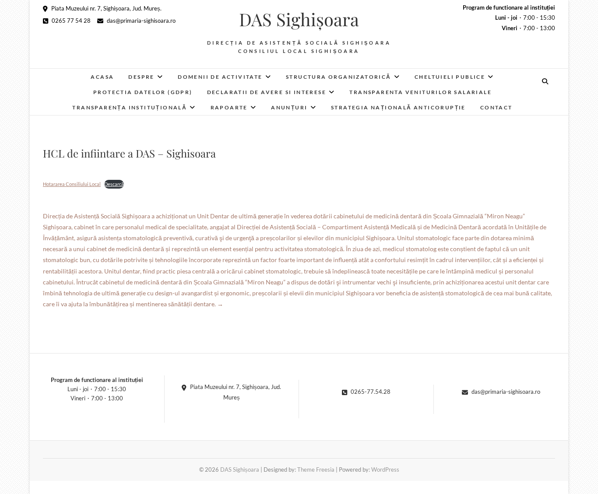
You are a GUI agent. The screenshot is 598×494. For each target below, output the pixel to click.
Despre (141, 77)
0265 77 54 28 (70, 20)
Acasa (102, 77)
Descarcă (114, 184)
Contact (496, 107)
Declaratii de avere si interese (266, 92)
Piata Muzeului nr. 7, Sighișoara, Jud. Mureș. (106, 8)
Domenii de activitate (220, 77)
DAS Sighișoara (299, 19)
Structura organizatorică (338, 77)
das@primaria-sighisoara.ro (141, 20)
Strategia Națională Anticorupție (398, 107)
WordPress (385, 469)
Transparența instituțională (129, 107)
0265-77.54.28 (369, 391)
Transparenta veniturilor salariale (420, 92)
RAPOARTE (229, 107)
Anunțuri (289, 107)
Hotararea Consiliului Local (72, 184)
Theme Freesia (315, 469)
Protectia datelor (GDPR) (143, 92)
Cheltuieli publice (450, 77)
